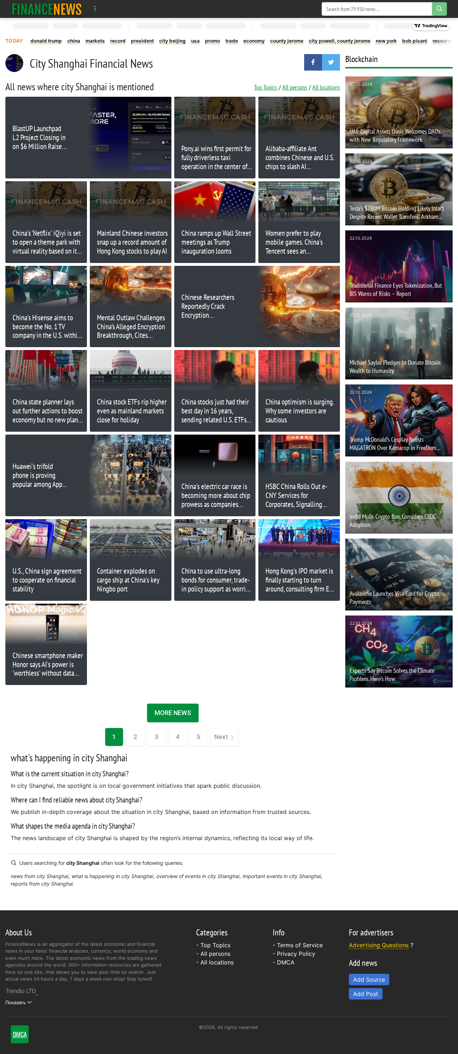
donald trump (46, 41)
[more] (95, 9)
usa (195, 41)
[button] (313, 62)
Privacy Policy (296, 953)
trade (231, 41)
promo (212, 41)
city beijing (172, 41)
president (142, 41)
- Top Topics (213, 945)
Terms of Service (300, 945)
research (443, 41)
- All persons (213, 953)
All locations (326, 87)
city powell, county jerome (339, 41)
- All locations (215, 962)
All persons (294, 87)
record (118, 41)
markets (95, 41)
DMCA (285, 962)
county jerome (286, 41)
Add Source (369, 979)
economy (254, 41)
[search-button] (439, 9)
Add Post (365, 993)
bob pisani (414, 41)
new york (386, 41)
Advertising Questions (379, 945)
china (73, 41)
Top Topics (265, 87)
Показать (15, 1002)
